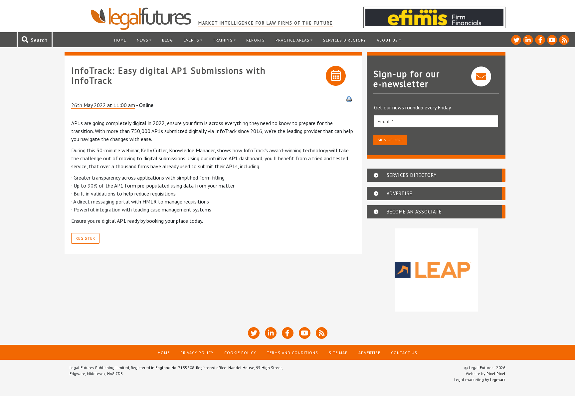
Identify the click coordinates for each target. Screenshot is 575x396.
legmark (497, 379)
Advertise (369, 352)
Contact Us (404, 352)
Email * (386, 121)
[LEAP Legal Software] (436, 270)
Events (191, 40)
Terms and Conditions (292, 352)
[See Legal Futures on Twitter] (516, 40)
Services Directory (344, 40)
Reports (255, 40)
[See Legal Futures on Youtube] (552, 40)
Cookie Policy (240, 352)
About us (387, 40)
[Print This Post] (349, 98)
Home (120, 40)
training (223, 40)
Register (85, 238)
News (142, 40)
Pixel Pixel (495, 373)
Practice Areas (292, 40)
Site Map (338, 352)
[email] (436, 121)
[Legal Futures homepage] (144, 19)
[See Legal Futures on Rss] (564, 40)
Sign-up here (390, 139)
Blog (167, 40)
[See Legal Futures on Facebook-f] (540, 40)
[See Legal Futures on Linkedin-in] (528, 40)
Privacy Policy (197, 352)
